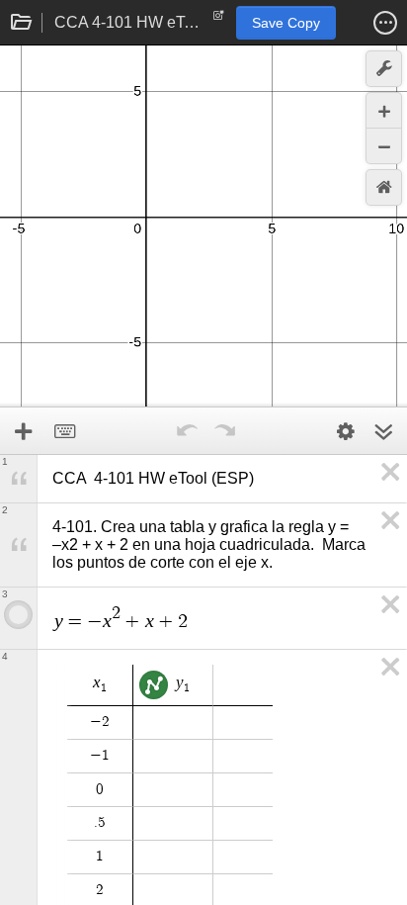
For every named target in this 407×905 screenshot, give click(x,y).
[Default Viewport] (384, 187)
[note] (218, 20)
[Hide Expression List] (383, 431)
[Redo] (224, 431)
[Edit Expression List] (346, 431)
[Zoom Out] (383, 146)
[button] (385, 22)
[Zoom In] (383, 110)
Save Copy (286, 23)
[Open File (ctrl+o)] (21, 22)
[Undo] (186, 431)
